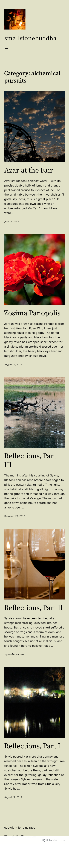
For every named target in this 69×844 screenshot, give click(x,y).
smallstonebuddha (30, 38)
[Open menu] (6, 49)
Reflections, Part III (30, 460)
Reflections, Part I (32, 745)
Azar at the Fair (28, 169)
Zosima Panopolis (32, 312)
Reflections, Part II (33, 607)
